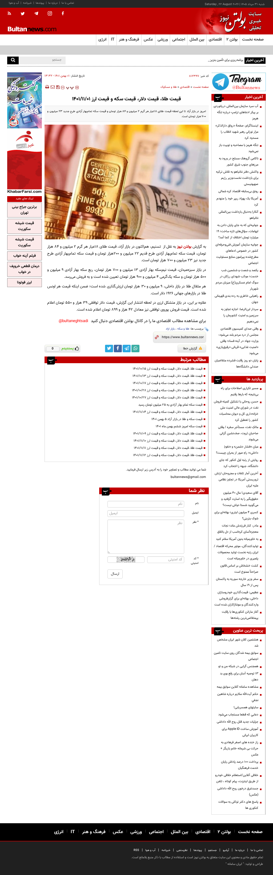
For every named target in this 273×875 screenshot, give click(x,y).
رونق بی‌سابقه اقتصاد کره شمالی (238, 191)
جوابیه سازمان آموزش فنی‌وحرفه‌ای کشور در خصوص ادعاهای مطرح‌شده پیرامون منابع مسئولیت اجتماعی (236, 254)
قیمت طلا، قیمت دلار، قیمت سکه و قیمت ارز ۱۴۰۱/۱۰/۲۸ (167, 390)
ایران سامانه (234, 864)
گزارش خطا (190, 348)
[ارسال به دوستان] (52, 87)
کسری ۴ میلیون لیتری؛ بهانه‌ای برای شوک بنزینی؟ (236, 515)
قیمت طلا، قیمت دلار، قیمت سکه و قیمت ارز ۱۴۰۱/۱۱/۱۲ (167, 455)
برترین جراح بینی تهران (24, 210)
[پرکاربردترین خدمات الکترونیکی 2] (24, 100)
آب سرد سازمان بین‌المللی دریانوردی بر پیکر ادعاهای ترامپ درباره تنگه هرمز (236, 112)
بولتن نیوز (184, 247)
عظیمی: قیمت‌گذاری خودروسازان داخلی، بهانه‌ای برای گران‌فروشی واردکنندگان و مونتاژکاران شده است (236, 598)
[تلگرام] (238, 81)
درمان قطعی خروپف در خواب (24, 269)
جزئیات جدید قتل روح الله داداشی (237, 721)
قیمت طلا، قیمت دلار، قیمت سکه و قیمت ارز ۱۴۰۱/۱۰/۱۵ (167, 368)
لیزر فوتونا (24, 283)
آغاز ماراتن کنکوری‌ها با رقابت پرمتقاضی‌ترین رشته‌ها (240, 614)
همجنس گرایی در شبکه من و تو (238, 666)
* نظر (195, 522)
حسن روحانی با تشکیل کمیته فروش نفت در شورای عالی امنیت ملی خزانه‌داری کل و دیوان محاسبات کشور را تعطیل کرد (236, 410)
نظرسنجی (181, 850)
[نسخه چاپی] (47, 87)
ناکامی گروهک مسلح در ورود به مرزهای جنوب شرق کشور (238, 161)
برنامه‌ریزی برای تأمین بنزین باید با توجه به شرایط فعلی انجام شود (203, 60)
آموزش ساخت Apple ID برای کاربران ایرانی (240, 732)
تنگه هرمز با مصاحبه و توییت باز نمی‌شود (238, 148)
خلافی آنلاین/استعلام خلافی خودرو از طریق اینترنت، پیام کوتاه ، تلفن (236, 778)
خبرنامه (27, 3)
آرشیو (226, 850)
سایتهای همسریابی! (246, 707)
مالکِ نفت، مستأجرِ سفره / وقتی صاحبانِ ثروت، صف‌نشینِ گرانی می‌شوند (238, 433)
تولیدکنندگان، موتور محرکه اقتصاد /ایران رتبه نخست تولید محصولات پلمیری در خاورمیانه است (236, 552)
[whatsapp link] (135, 348)
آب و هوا (14, 3)
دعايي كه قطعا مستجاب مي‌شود (238, 714)
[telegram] (36, 13)
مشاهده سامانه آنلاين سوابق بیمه (237, 686)
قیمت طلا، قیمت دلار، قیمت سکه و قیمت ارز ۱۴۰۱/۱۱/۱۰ (168, 440)
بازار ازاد (170, 329)
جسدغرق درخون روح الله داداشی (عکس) (237, 791)
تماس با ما (68, 3)
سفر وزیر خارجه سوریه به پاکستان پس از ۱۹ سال (237, 582)
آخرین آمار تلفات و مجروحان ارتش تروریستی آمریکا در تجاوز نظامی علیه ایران (236, 479)
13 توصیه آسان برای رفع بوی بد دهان (239, 676)
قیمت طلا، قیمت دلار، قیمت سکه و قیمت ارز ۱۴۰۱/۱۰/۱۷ (167, 383)
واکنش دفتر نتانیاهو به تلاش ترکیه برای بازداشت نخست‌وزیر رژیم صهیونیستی (237, 178)
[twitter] (22, 14)
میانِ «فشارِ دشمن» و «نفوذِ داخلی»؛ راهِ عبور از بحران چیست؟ (237, 449)
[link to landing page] (239, 21)
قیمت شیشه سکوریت (24, 226)
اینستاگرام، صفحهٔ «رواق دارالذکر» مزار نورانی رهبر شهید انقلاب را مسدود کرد (236, 131)
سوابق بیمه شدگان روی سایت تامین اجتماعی (236, 656)
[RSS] (11, 14)
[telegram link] (127, 348)
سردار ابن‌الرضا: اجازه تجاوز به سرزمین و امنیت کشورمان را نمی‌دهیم (239, 315)
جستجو (212, 850)
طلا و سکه (183, 329)
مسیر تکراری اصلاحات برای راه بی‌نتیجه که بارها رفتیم (239, 391)
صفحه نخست (253, 40)
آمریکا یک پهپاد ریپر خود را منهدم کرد (237, 201)
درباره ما (53, 3)
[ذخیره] (58, 87)
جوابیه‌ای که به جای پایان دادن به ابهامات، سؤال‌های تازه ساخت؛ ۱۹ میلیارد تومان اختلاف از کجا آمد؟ (237, 231)
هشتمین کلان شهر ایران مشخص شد (237, 642)
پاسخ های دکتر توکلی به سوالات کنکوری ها (238, 804)
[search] (13, 60)
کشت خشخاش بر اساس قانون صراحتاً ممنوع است (239, 568)
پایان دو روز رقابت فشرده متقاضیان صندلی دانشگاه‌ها (236, 363)
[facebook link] (118, 348)
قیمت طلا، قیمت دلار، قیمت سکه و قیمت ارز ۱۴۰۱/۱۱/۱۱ (168, 448)
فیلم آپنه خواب (24, 256)
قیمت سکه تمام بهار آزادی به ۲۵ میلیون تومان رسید (170, 404)
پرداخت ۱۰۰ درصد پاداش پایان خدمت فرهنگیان (239, 764)
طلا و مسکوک (168, 87)
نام (197, 503)
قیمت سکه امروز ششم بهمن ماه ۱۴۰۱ (179, 426)
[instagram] (49, 14)
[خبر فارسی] (24, 161)
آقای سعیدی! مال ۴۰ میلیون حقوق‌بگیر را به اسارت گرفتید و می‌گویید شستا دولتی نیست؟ (239, 499)
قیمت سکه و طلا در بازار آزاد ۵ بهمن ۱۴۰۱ (176, 419)
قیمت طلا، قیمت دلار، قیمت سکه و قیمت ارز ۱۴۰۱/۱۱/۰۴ (167, 412)
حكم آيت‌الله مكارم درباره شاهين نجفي (237, 697)
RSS (136, 850)
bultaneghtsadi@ (73, 321)
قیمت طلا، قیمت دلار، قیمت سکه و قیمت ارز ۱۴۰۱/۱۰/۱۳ (167, 376)
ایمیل (195, 512)
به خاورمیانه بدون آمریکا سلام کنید (237, 539)
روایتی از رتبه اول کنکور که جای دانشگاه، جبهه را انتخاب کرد (238, 463)
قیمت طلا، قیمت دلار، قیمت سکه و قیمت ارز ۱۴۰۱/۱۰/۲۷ (167, 397)
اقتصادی (185, 87)
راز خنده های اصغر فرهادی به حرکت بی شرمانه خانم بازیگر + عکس (239, 748)
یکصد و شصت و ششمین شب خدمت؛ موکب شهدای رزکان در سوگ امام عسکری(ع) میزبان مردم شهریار (237, 279)
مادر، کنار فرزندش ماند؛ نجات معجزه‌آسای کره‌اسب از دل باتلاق (237, 528)
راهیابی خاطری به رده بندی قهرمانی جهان (236, 299)
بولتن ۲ (232, 40)
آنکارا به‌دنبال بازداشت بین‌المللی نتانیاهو (238, 214)
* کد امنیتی (195, 560)
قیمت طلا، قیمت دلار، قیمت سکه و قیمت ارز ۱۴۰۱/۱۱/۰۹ (167, 433)
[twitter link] (109, 348)
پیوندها (40, 3)
